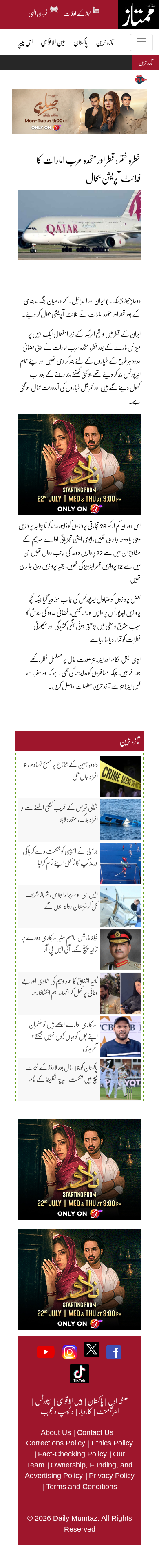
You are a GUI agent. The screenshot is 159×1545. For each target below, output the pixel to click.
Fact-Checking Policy (73, 1454)
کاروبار (85, 1411)
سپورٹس (43, 1401)
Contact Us (96, 1432)
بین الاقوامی (69, 1401)
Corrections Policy (56, 1443)
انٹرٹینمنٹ (107, 1411)
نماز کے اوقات (77, 12)
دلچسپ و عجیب (57, 1411)
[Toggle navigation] (141, 42)
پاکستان (95, 1401)
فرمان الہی (38, 12)
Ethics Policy (112, 1443)
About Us (57, 1432)
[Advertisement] (69, 272)
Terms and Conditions (81, 1486)
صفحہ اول (118, 1401)
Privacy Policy (112, 1475)
